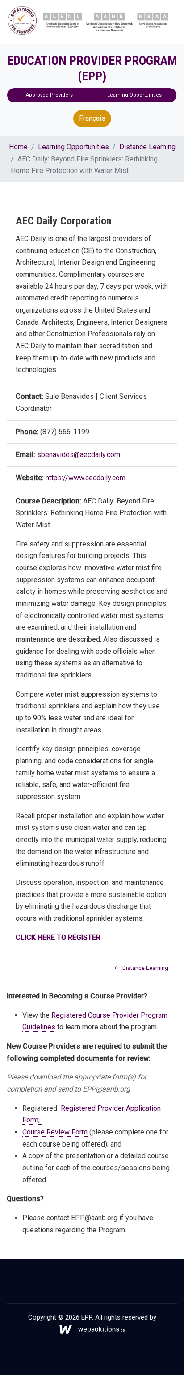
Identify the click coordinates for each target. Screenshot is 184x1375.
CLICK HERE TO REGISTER (59, 937)
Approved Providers (49, 95)
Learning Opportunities (134, 95)
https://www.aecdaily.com (85, 478)
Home (18, 147)
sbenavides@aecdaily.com (78, 454)
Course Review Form (55, 1132)
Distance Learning (147, 147)
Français (92, 118)
